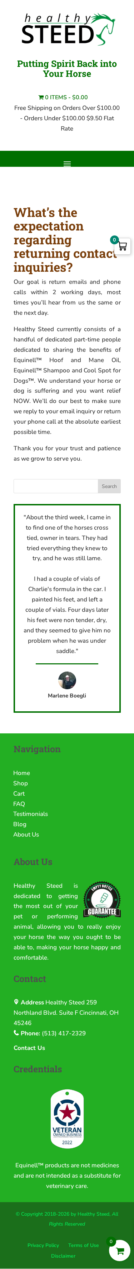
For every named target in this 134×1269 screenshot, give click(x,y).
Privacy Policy (43, 1245)
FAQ (19, 804)
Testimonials (30, 814)
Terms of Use (83, 1245)
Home (21, 773)
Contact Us (29, 1048)
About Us (26, 834)
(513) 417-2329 (64, 1033)
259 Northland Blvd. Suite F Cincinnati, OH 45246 (66, 1012)
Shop (20, 783)
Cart (19, 794)
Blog (19, 824)
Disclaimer (63, 1256)
